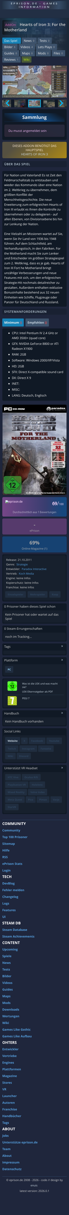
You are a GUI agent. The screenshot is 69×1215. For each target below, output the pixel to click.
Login (6, 870)
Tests (44, 41)
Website (13, 741)
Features (9, 910)
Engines (8, 1062)
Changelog (10, 897)
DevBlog (8, 883)
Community (11, 830)
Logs (5, 903)
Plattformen (11, 1069)
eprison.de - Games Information (34, 5)
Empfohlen (37, 322)
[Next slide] (61, 103)
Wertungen (10, 1016)
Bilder (9, 47)
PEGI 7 (26, 698)
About (7, 1156)
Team (6, 1149)
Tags (5, 1123)
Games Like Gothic (16, 1029)
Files (58, 53)
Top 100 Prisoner (14, 837)
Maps (27, 53)
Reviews (11, 59)
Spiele (7, 956)
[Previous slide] (8, 103)
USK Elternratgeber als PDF (37, 691)
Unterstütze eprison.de (20, 1142)
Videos (27, 47)
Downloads (10, 1009)
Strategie (22, 564)
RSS (5, 857)
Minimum (13, 322)
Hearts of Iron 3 (34, 154)
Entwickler (10, 1049)
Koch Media (26, 574)
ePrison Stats (12, 864)
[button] (20, 103)
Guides (10, 53)
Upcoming (10, 949)
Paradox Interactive (34, 569)
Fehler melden (13, 890)
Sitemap (8, 844)
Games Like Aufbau (17, 1036)
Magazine (9, 1076)
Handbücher (11, 1116)
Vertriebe (9, 1056)
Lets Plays (46, 47)
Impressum (11, 1162)
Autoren (8, 1103)
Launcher (9, 1096)
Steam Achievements (18, 936)
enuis (33, 1185)
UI (4, 917)
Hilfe (6, 850)
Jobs (5, 1136)
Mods (43, 53)
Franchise (9, 1109)
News (29, 41)
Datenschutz (11, 1169)
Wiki (27, 59)
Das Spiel (10, 41)
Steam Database (14, 930)
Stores (7, 1082)
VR (4, 1089)
